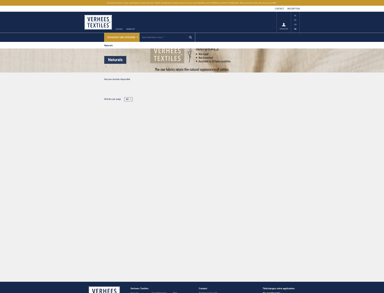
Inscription (293, 9)
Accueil (119, 29)
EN (295, 25)
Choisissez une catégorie (121, 37)
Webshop (130, 29)
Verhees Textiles (98, 22)
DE (295, 20)
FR (295, 29)
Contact (279, 9)
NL (295, 16)
